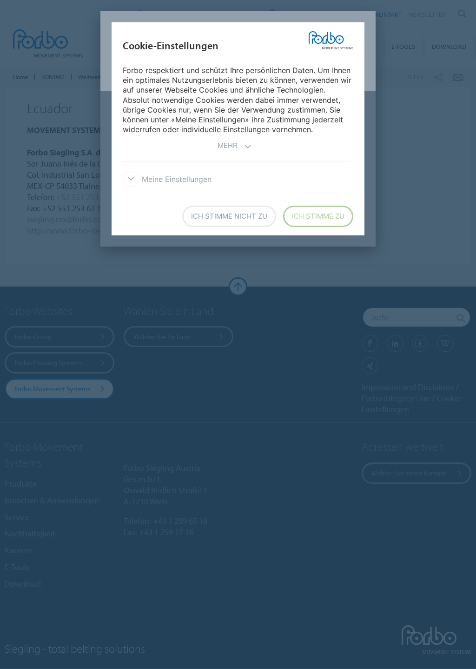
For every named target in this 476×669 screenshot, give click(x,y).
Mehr (228, 145)
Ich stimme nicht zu (229, 216)
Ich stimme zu (318, 216)
